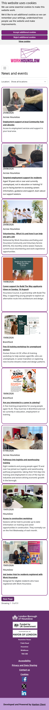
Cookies (24, 675)
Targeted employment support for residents (22, 178)
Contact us (24, 670)
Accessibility (24, 661)
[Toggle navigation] (4, 68)
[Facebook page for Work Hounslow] (16, 680)
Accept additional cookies (24, 32)
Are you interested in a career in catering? (21, 403)
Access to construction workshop (17, 519)
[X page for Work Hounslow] (16, 687)
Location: (5, 81)
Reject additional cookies (25, 37)
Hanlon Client (39, 705)
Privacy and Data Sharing (24, 666)
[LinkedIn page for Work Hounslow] (16, 693)
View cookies (24, 42)
